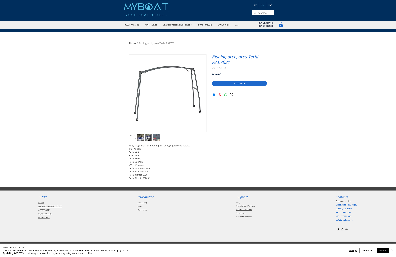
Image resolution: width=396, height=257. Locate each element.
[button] (132, 25)
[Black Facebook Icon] (338, 229)
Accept (382, 250)
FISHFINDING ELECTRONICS (50, 206)
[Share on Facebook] (214, 94)
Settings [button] (353, 250)
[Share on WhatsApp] (226, 94)
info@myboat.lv (344, 220)
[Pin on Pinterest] (220, 94)
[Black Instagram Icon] (342, 229)
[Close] (392, 250)
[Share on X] (231, 94)
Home (132, 43)
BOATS (41, 202)
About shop (142, 202)
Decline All (367, 250)
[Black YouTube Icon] (346, 229)
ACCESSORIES (44, 210)
